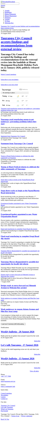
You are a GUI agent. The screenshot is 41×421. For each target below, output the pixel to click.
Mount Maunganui (11, 16)
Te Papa (7, 21)
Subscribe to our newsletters (9, 79)
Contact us (4, 398)
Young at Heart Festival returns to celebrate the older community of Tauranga (20, 168)
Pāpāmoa (8, 17)
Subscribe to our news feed (9, 84)
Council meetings (6, 393)
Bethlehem (8, 12)
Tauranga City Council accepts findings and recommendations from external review (16, 43)
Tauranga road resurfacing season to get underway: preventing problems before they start (19, 121)
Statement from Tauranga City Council (17, 143)
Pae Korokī (4, 411)
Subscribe (37, 341)
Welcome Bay (9, 23)
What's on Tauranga (7, 409)
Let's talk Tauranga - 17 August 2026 (19, 345)
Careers (3, 397)
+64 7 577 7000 (6, 376)
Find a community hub (8, 386)
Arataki (7, 10)
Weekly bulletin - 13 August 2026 (17, 358)
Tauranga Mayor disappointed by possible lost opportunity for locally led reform (20, 263)
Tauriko (7, 19)
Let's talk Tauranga (7, 407)
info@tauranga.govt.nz (8, 381)
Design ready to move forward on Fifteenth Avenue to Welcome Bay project (18, 286)
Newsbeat (12, 1)
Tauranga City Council (8, 405)
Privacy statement (26, 416)
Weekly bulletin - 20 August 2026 (17, 331)
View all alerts (34, 371)
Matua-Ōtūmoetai (10, 14)
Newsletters (4, 395)
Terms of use (15, 416)
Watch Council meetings (8, 74)
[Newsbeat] (5, 1)
